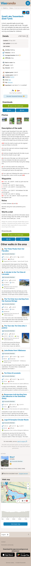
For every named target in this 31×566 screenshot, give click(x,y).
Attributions (4, 502)
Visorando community (7, 545)
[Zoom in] (28, 484)
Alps (10, 80)
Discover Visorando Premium (14, 96)
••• (1, 8)
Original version (23, 473)
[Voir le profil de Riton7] (5, 461)
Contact (3, 542)
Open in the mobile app (16, 106)
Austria (12, 77)
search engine (21, 441)
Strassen (10, 82)
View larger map (15, 524)
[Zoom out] (28, 486)
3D (26, 501)
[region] (15, 492)
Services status (10, 562)
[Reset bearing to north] (28, 489)
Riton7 (12, 457)
